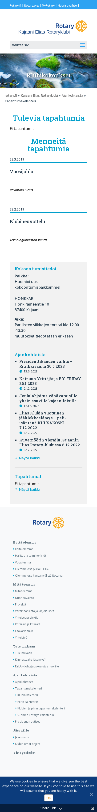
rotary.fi (11, 95)
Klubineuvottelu (27, 221)
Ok (48, 798)
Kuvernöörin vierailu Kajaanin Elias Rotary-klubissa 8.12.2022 (49, 442)
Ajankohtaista (72, 95)
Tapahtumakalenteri (28, 688)
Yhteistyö (21, 638)
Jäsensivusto (23, 737)
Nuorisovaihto (67, 6)
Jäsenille (21, 730)
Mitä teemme (24, 584)
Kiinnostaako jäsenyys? (30, 660)
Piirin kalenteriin (28, 702)
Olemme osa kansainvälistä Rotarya (39, 576)
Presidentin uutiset (27, 722)
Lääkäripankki (24, 631)
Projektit (20, 604)
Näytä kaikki (29, 458)
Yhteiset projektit (26, 618)
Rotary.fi (15, 6)
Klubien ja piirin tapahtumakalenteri (41, 708)
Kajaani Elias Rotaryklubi (39, 95)
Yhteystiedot (24, 753)
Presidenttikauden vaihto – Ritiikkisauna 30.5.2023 (46, 364)
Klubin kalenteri (27, 695)
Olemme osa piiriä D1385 (32, 569)
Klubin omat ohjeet (27, 744)
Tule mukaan (24, 646)
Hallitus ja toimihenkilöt (30, 556)
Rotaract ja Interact (27, 624)
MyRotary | (50, 6)
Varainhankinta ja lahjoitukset (34, 611)
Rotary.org (31, 6)
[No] (91, 794)
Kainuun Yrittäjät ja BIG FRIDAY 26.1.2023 (50, 381)
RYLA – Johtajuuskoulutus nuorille (37, 666)
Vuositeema (23, 562)
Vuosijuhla (21, 171)
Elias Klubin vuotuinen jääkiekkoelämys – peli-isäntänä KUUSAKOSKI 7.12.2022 (42, 420)
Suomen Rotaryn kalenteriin (35, 715)
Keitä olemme (24, 542)
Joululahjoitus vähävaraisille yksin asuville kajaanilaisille (48, 398)
